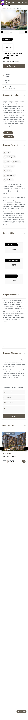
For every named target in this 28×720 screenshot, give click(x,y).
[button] (2, 32)
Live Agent (22, 711)
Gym (7, 152)
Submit (14, 416)
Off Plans (10, 5)
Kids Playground (10, 157)
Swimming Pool (10, 175)
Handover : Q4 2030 (9, 433)
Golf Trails (7, 453)
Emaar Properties (10, 66)
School (8, 170)
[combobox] (5, 397)
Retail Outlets (9, 166)
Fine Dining (9, 179)
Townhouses (7, 39)
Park (7, 161)
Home (3, 5)
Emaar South (9, 449)
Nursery (17, 161)
